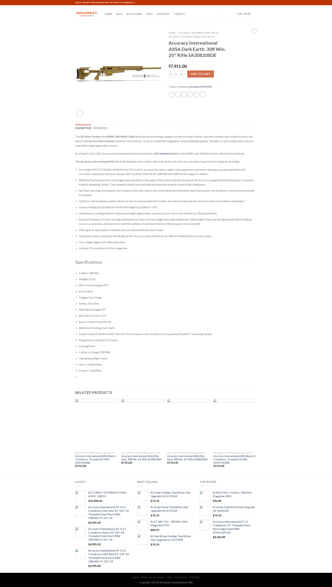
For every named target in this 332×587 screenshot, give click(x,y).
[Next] (255, 436)
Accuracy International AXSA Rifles (192, 36)
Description (83, 128)
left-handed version (166, 153)
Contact (179, 14)
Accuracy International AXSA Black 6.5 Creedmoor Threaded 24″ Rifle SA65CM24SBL (234, 459)
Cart (149, 14)
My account (134, 14)
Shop (119, 14)
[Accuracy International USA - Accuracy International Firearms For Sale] (86, 14)
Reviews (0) (100, 128)
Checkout (163, 14)
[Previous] (75, 436)
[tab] (83, 128)
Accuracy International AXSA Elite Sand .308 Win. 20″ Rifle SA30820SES (187, 458)
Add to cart (200, 73)
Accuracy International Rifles (198, 32)
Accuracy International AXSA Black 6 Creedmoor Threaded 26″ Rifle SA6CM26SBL (95, 459)
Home (108, 14)
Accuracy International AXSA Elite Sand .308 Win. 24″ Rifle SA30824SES (141, 458)
